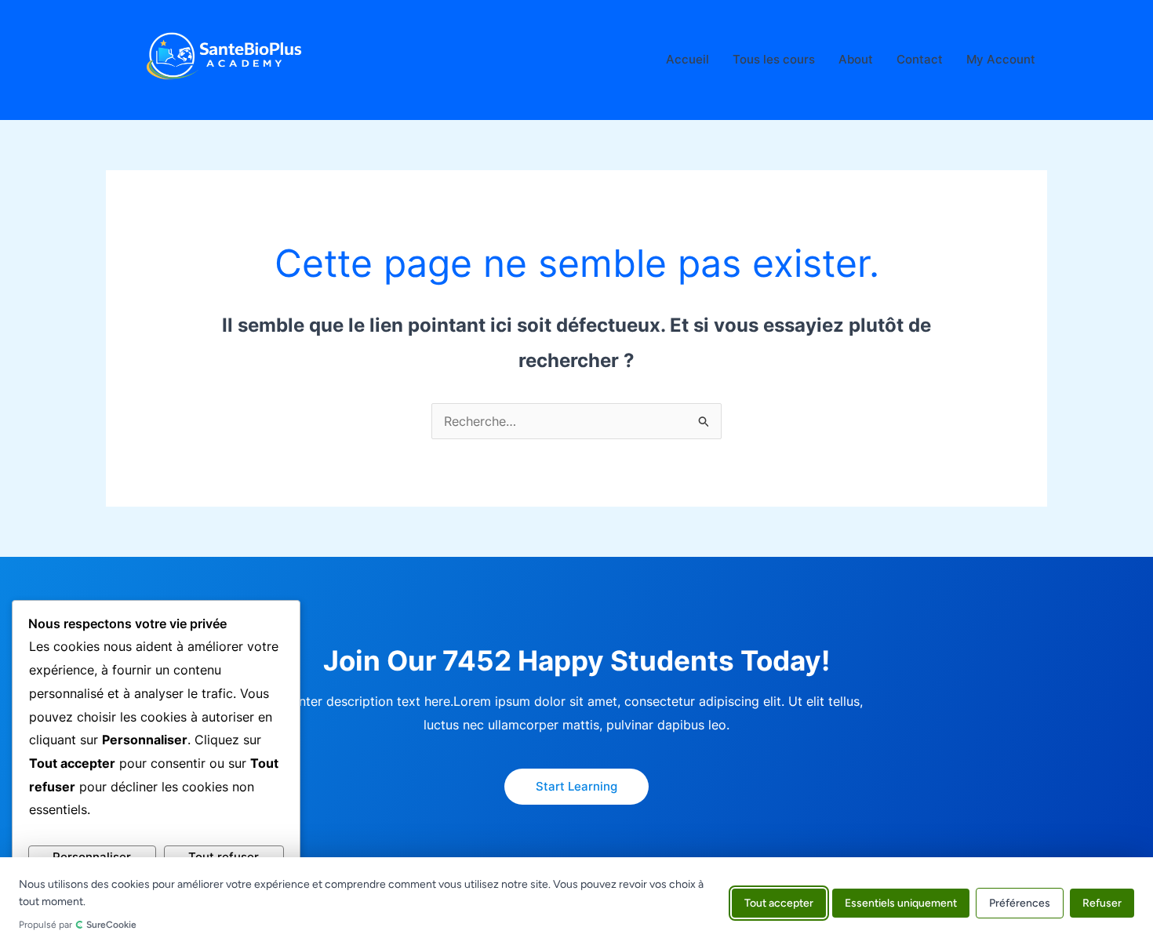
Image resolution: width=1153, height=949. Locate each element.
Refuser (1102, 903)
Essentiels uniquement (901, 903)
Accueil (687, 59)
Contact (920, 59)
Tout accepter (778, 903)
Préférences (1019, 903)
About (855, 59)
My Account (1000, 59)
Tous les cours (774, 59)
